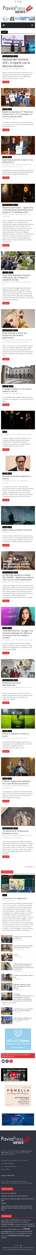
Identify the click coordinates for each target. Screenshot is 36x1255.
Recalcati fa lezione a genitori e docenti (16, 477)
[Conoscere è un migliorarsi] (18, 876)
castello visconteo (26, 282)
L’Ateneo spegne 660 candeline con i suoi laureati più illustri (16, 782)
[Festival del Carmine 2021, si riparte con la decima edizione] (18, 36)
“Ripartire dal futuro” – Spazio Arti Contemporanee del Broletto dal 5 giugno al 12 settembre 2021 (17, 209)
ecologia (16, 1226)
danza (20, 434)
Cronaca (5, 272)
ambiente (3, 1220)
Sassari (7, 1233)
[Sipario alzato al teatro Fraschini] (18, 507)
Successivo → (30, 867)
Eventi (15, 56)
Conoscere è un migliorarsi (14, 898)
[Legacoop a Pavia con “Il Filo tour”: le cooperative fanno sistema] (6, 984)
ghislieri (20, 393)
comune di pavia (7, 1224)
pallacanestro (20, 1229)
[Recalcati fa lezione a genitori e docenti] (18, 457)
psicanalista (5, 483)
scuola (11, 1233)
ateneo (19, 687)
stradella (18, 1233)
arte (18, 214)
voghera (27, 1236)
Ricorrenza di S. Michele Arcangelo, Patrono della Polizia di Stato (23, 946)
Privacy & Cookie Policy (7, 1175)
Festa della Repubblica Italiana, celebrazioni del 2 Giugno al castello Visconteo (16, 277)
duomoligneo (20, 582)
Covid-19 (31, 1224)
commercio (26, 1222)
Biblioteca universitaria (26, 835)
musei (22, 687)
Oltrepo (14, 1229)
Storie (4, 895)
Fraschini (15, 342)
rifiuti (28, 1231)
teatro (26, 342)
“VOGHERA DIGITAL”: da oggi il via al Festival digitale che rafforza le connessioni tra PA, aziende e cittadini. (17, 634)
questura (14, 1231)
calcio (7, 1222)
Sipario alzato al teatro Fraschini (17, 530)
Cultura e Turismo (7, 56)
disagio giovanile (23, 480)
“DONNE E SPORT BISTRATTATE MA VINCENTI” (15, 1196)
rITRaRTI (15, 955)
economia (21, 1226)
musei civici (27, 582)
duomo (7, 1226)
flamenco (25, 434)
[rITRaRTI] (6, 954)
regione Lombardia (21, 1231)
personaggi (4, 1231)
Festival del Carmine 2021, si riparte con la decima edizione (16, 62)
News (9, 473)
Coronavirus (25, 1224)
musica (19, 342)
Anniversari (23, 786)
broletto (4, 216)
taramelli (27, 1233)
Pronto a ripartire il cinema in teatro (15, 734)
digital (18, 640)
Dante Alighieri (6, 838)
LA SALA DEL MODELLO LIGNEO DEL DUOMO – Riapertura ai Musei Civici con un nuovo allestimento (17, 577)
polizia (10, 1231)
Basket (13, 1220)
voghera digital (29, 640)
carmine (20, 69)
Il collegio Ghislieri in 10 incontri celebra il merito (17, 390)
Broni (3, 1222)
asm (10, 1220)
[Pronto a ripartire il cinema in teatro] (18, 710)
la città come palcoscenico (24, 164)
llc (14, 69)
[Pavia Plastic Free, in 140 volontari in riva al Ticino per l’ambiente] (6, 1008)
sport (7, 166)
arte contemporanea (25, 214)
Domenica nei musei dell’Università (11, 683)
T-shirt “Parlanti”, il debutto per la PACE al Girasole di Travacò (22, 1019)
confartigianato (17, 1224)
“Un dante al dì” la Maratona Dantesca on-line (15, 832)
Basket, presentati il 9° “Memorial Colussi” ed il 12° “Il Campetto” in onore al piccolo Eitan (17, 114)
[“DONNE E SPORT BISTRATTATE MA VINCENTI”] (6, 936)
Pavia (24, 69)
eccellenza (11, 1226)
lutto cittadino (4, 1229)
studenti (22, 1233)
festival (23, 640)
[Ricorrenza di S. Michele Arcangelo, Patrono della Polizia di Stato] (6, 945)
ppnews (16, 786)
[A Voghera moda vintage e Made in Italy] (6, 974)
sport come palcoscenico (15, 166)
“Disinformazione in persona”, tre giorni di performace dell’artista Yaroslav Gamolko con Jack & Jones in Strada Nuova (23, 966)
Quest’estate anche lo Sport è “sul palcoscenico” (17, 160)
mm (15, 434)
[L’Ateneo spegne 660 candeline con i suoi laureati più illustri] (18, 758)
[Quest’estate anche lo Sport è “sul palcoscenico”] (18, 137)
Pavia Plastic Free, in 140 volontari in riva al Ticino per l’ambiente (23, 1009)
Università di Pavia (6, 788)
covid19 (3, 1226)
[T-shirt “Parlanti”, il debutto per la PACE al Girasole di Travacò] (6, 1017)
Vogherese (4, 1237)
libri (34, 1226)
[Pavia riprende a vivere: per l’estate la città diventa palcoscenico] (18, 310)
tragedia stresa (4, 1235)
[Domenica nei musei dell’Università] (18, 660)
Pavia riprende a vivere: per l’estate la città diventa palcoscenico (14, 335)
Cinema (20, 738)
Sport (9, 109)
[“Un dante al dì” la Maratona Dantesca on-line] (18, 808)
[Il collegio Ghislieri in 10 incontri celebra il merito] (18, 366)
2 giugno (19, 282)
